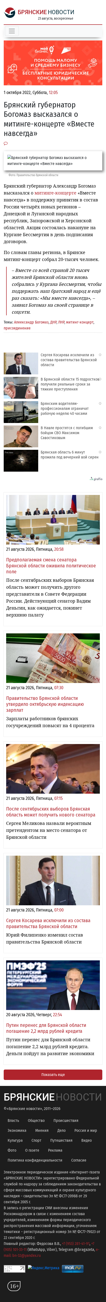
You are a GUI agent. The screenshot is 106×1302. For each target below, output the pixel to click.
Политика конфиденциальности (35, 1160)
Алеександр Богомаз (31, 322)
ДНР (53, 322)
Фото (12, 1150)
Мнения (42, 1130)
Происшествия (65, 1120)
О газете (32, 1150)
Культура (15, 1140)
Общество (36, 1120)
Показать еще (53, 1074)
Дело (61, 1130)
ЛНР (61, 322)
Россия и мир (85, 1130)
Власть (13, 1120)
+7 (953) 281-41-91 (75, 1243)
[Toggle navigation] (12, 31)
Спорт (36, 1140)
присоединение (17, 328)
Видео (86, 1140)
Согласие (78, 1160)
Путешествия (61, 1140)
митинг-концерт (79, 322)
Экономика (17, 1130)
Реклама (55, 1150)
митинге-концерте (54, 193)
